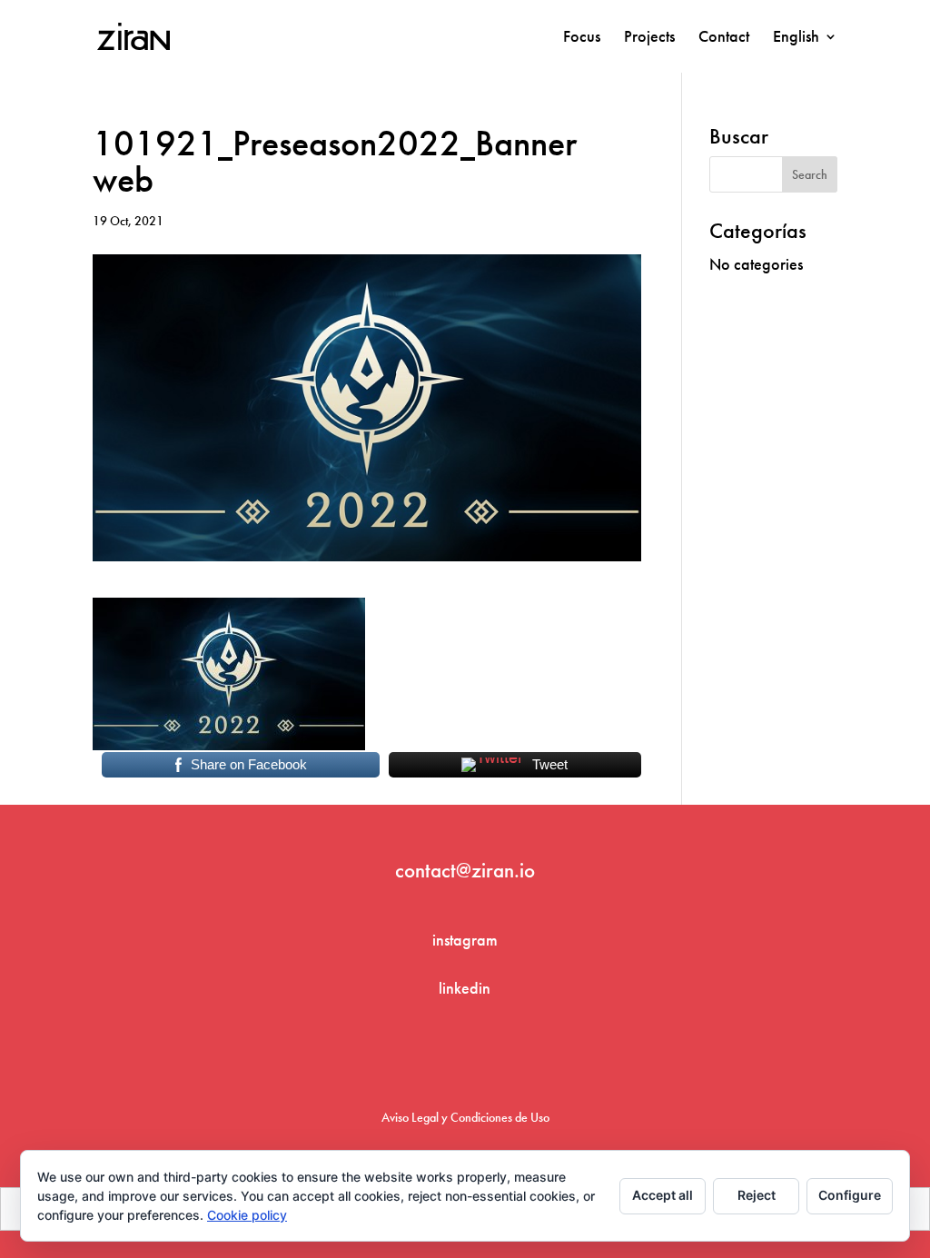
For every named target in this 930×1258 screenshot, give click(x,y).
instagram (465, 939)
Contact (723, 38)
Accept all (662, 1195)
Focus (581, 38)
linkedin (464, 987)
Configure (849, 1195)
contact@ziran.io (465, 870)
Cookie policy (247, 1215)
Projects (649, 38)
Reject (756, 1195)
